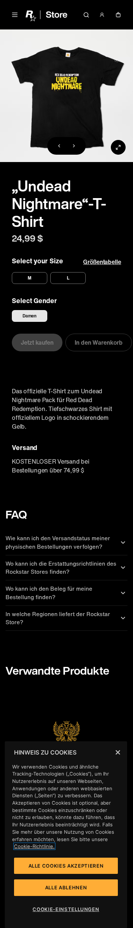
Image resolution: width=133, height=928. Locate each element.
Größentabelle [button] (102, 261)
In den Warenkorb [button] (99, 342)
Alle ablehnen (66, 887)
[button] (15, 15)
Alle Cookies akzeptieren (66, 866)
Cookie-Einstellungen (66, 909)
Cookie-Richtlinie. (34, 846)
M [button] (29, 278)
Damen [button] (30, 316)
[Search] (86, 14)
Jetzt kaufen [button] (37, 342)
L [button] (68, 278)
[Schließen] (118, 752)
